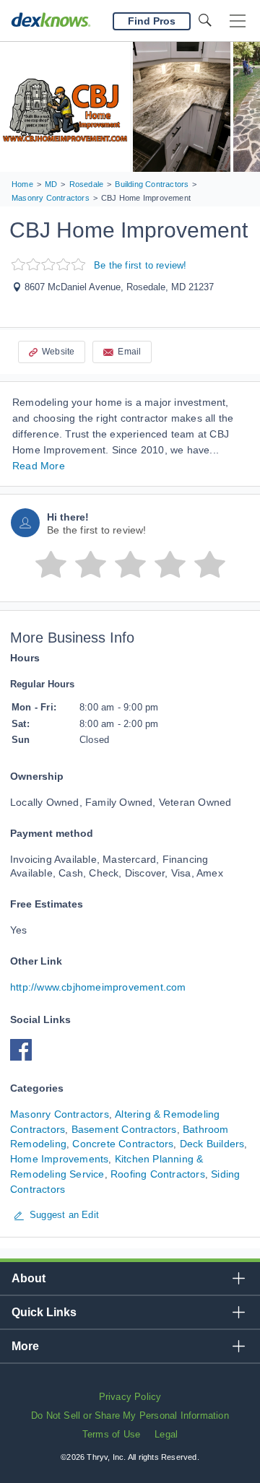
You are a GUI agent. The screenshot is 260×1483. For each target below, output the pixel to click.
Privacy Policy (130, 1396)
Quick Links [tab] (44, 1312)
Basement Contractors (124, 1129)
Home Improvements (59, 1159)
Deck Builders (212, 1143)
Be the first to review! (140, 265)
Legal (166, 1434)
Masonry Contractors (59, 1114)
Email (129, 352)
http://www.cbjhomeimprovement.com (98, 987)
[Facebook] (24, 1057)
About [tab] (29, 1278)
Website (58, 352)
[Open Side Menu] (238, 21)
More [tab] (25, 1346)
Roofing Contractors (157, 1174)
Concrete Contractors (122, 1143)
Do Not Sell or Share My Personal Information (130, 1415)
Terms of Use (111, 1434)
